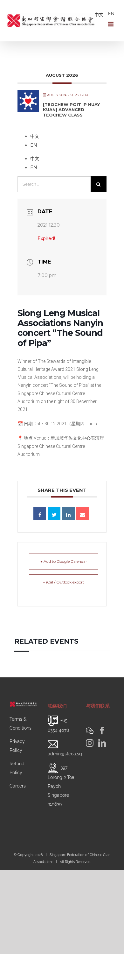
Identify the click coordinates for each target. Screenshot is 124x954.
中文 (98, 14)
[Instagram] (89, 743)
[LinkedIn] (102, 743)
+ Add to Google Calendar (63, 561)
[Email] (82, 513)
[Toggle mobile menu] (111, 24)
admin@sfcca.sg (65, 753)
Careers (18, 785)
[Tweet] (54, 513)
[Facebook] (102, 730)
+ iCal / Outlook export (63, 582)
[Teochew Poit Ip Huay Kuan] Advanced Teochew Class (71, 109)
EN (111, 13)
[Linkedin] (68, 513)
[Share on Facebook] (39, 513)
